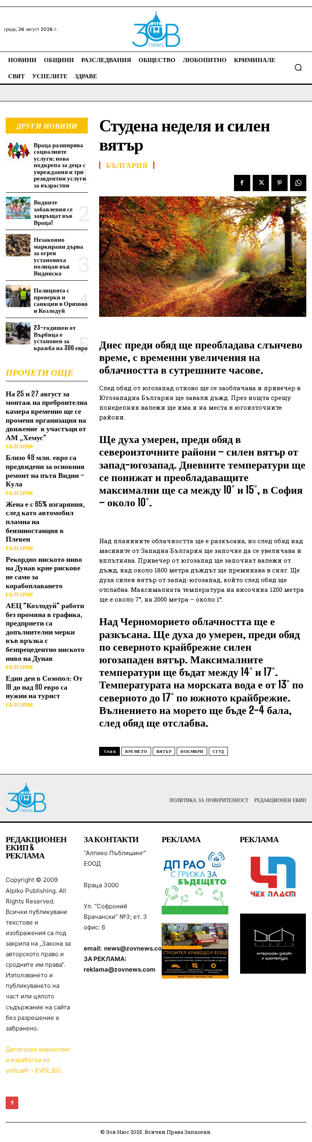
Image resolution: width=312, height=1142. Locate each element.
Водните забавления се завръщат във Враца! (53, 212)
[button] (298, 67)
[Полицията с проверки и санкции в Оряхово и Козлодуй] (18, 296)
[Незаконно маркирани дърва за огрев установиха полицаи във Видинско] (18, 245)
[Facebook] (242, 183)
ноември (192, 751)
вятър (164, 751)
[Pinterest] (279, 183)
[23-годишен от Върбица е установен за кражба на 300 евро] (18, 333)
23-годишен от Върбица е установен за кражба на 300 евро (61, 337)
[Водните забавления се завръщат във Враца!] (18, 208)
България (19, 446)
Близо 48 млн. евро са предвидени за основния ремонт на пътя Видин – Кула (45, 470)
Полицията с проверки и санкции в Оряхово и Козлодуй (61, 300)
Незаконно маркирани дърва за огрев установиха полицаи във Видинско (58, 256)
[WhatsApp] (298, 183)
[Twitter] (261, 183)
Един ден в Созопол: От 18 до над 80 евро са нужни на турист (44, 686)
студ (218, 751)
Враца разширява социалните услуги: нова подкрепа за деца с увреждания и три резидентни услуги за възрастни (60, 165)
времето (136, 751)
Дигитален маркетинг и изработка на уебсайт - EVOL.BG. (38, 1059)
